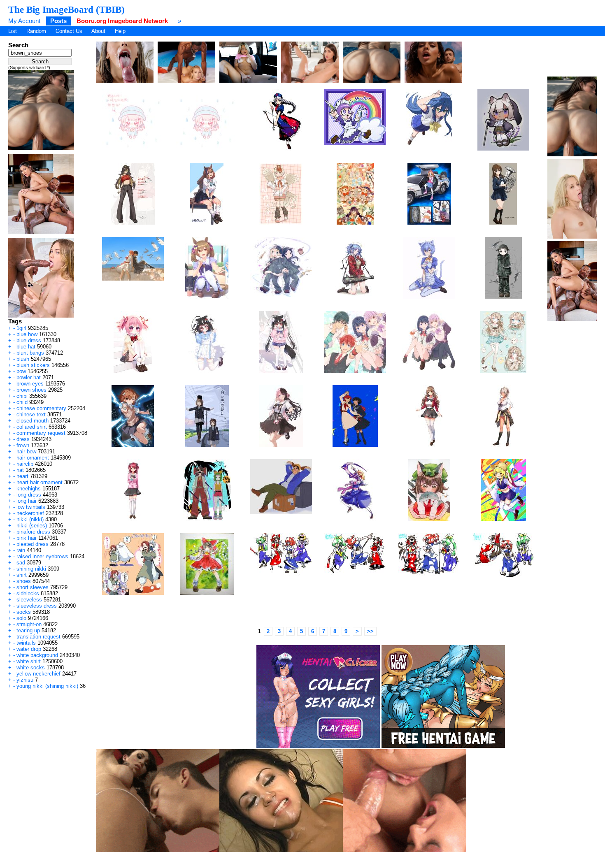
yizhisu (24, 680)
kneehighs (28, 488)
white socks (30, 667)
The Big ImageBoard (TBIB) (66, 9)
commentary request (40, 433)
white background (37, 655)
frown (22, 445)
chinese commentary (41, 408)
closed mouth (32, 421)
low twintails (30, 507)
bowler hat (28, 377)
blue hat (25, 347)
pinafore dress (33, 532)
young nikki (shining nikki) (47, 686)
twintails (26, 643)
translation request (38, 637)
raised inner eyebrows (42, 556)
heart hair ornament (39, 482)
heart (22, 476)
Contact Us (69, 31)
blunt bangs (30, 353)
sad (20, 562)
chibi (22, 396)
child (22, 402)
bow (21, 371)
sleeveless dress (36, 606)
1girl (21, 328)
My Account (24, 20)
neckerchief (30, 513)
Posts (58, 20)
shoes (23, 581)
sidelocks (27, 593)
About (98, 31)
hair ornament (32, 458)
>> (370, 631)
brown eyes (30, 384)
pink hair (26, 538)
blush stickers (33, 365)
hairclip (24, 464)
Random (36, 31)
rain (20, 550)
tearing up (28, 630)
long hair (26, 501)
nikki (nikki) (30, 519)
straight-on (29, 624)
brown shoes (31, 390)
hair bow (26, 451)
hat (20, 470)
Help (120, 31)
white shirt (28, 661)
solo (21, 618)
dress (23, 439)
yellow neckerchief (38, 674)
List (12, 31)
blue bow (26, 334)
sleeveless (29, 600)
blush (22, 359)
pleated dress (32, 544)
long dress (28, 495)
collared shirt (31, 427)
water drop (28, 649)
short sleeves (32, 587)
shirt (21, 575)
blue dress (28, 340)
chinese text (31, 414)
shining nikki (31, 569)
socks (23, 612)
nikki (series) (31, 525)
